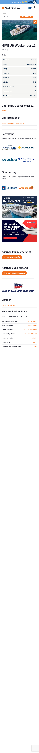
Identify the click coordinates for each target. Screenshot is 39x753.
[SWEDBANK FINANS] (26, 187)
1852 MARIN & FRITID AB (9, 321)
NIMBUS (6, 300)
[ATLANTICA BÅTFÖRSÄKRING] (26, 159)
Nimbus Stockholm (7, 338)
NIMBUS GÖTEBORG (8, 329)
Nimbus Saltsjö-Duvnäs (8, 334)
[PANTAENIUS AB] (9, 147)
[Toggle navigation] (4, 14)
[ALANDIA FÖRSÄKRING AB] (26, 147)
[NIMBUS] (18, 287)
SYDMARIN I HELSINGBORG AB (11, 346)
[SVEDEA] (9, 159)
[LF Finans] (9, 187)
